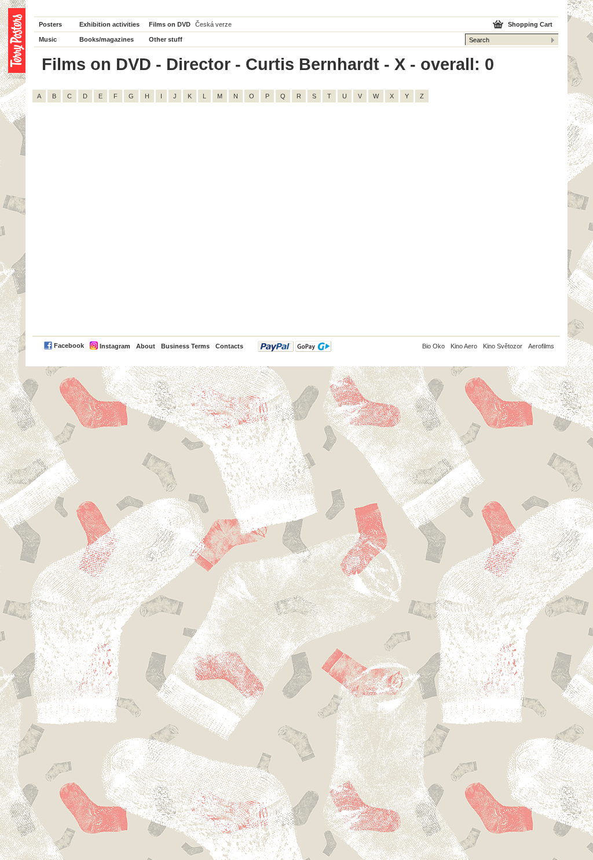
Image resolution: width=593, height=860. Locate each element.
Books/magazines (106, 39)
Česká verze (213, 24)
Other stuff (165, 39)
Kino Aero (464, 346)
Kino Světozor (502, 346)
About (145, 346)
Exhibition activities (109, 24)
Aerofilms (541, 346)
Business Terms (185, 346)
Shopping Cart (530, 24)
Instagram (115, 346)
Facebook (69, 345)
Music (48, 39)
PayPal (294, 346)
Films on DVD (170, 24)
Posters (50, 24)
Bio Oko (433, 346)
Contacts (229, 346)
